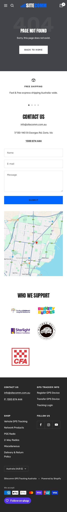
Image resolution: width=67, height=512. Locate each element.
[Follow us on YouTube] (56, 425)
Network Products (14, 427)
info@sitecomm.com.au (34, 124)
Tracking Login (45, 405)
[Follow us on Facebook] (41, 425)
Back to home (33, 50)
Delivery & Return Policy (13, 454)
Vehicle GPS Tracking (15, 421)
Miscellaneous (12, 446)
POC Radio (9, 433)
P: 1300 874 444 (13, 399)
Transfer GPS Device (48, 399)
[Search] (12, 5)
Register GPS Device (48, 392)
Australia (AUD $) (14, 469)
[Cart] (61, 5)
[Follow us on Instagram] (48, 425)
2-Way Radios (11, 440)
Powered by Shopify (51, 478)
